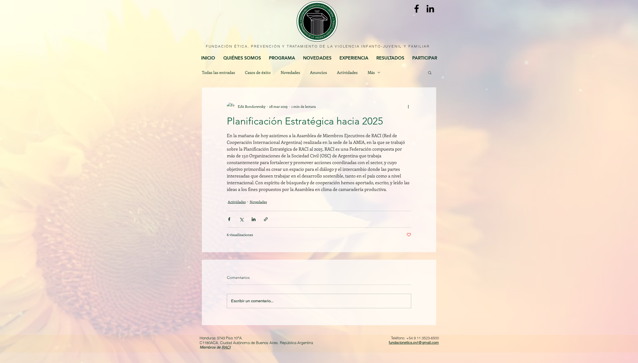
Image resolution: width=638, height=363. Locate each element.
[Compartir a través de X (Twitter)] (241, 219)
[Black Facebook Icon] (416, 8)
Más (371, 72)
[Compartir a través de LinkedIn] (253, 219)
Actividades (347, 72)
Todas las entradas (218, 72)
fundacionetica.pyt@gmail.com (414, 342)
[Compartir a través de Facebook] (229, 219)
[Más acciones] (408, 106)
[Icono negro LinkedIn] (430, 8)
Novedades (290, 72)
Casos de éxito (258, 72)
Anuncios (318, 72)
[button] (429, 72)
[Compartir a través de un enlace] (265, 219)
